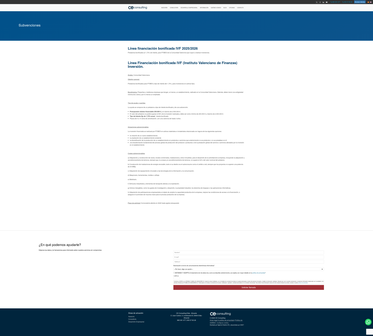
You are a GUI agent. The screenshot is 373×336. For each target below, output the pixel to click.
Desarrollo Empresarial (189, 8)
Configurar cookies (222, 322)
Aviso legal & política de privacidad (222, 320)
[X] (317, 2)
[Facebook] (320, 2)
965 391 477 (336, 2)
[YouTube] (327, 2)
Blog (225, 8)
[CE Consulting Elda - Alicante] (137, 7)
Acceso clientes (360, 2)
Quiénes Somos (216, 8)
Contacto (240, 8)
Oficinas (232, 8)
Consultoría (174, 8)
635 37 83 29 (348, 2)
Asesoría (164, 8)
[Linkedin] (323, 2)
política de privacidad (258, 273)
